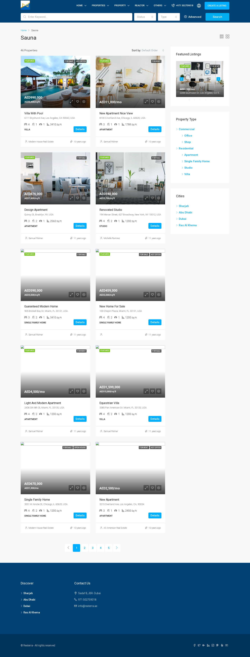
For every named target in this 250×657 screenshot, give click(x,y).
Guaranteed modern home (41, 306)
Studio (188, 167)
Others (158, 5)
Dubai (182, 219)
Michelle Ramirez (112, 238)
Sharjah (184, 206)
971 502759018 (87, 599)
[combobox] (145, 17)
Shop (187, 142)
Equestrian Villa (109, 403)
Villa (187, 174)
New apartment (109, 499)
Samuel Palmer (111, 141)
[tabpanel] (200, 79)
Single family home (37, 499)
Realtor (140, 5)
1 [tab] (191, 100)
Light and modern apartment (42, 403)
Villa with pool (33, 113)
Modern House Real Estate (41, 141)
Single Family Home (197, 161)
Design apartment (35, 210)
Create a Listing (217, 5)
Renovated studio (110, 210)
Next (218, 79)
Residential (186, 148)
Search (217, 17)
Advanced (194, 17)
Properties (98, 5)
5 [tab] (213, 100)
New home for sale (112, 306)
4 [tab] (207, 100)
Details (80, 129)
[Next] (116, 548)
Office (188, 135)
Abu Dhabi (185, 212)
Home (80, 5)
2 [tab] (196, 100)
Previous (181, 79)
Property (120, 5)
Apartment (191, 155)
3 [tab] (202, 100)
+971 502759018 (184, 5)
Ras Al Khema (188, 225)
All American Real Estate (115, 528)
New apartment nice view (116, 113)
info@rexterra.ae (87, 606)
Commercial (187, 129)
